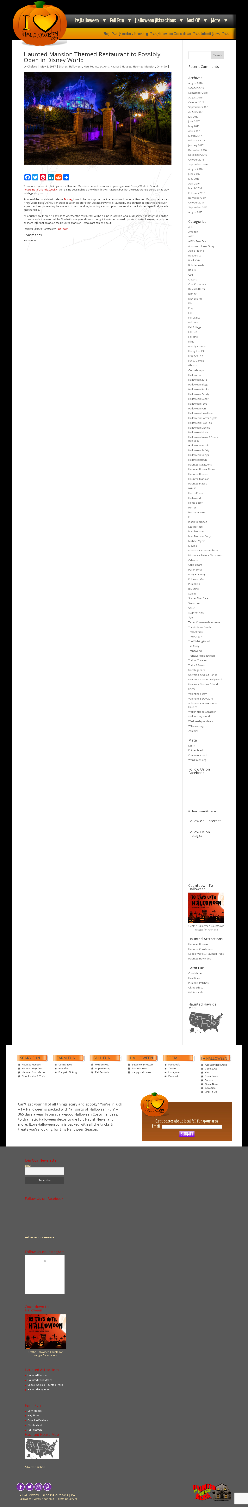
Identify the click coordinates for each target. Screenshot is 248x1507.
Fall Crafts (194, 317)
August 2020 (195, 83)
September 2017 (198, 107)
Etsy (190, 308)
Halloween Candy (198, 394)
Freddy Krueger (197, 346)
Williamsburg (195, 726)
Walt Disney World (199, 716)
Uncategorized (197, 670)
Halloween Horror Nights (202, 418)
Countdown (211, 1076)
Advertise (210, 1088)
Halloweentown (197, 459)
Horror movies (196, 512)
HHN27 (192, 488)
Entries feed (195, 750)
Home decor (195, 502)
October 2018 (196, 88)
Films (191, 341)
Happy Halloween (142, 1072)
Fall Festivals (195, 992)
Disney (63, 66)
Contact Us (211, 1068)
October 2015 (196, 202)
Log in (191, 745)
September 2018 (198, 92)
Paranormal (195, 569)
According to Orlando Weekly (41, 189)
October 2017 (196, 102)
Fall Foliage (194, 327)
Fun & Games (196, 360)
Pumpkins (194, 584)
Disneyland (195, 298)
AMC (191, 236)
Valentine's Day (197, 693)
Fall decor (194, 322)
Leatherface (195, 526)
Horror (192, 507)
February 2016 (196, 193)
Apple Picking (196, 250)
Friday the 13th (197, 351)
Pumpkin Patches (198, 983)
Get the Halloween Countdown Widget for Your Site (206, 927)
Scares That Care (198, 598)
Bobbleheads (196, 265)
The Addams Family (199, 627)
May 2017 (193, 126)
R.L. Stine (193, 588)
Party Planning (196, 574)
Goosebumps (196, 370)
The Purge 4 (195, 636)
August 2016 (195, 169)
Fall (190, 313)
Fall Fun (117, 20)
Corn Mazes (195, 973)
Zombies (193, 731)
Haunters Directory (133, 33)
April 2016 (194, 183)
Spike (191, 608)
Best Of (193, 20)
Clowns (192, 279)
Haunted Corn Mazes (200, 949)
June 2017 (194, 121)
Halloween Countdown (174, 33)
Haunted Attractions (96, 66)
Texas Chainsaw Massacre (204, 622)
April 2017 (194, 131)
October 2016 (196, 159)
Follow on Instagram (208, 852)
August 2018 (195, 97)
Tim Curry (193, 646)
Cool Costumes (197, 284)
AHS (190, 227)
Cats (191, 274)
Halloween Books (198, 389)
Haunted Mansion (144, 66)
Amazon (193, 231)
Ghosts (192, 365)
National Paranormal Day (203, 550)
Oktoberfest (195, 987)
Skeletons (194, 603)
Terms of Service (67, 1499)
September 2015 (198, 207)
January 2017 (195, 145)
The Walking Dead (199, 641)
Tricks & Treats (197, 665)
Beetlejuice (194, 255)
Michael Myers (196, 541)
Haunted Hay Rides (199, 958)
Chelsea (32, 66)
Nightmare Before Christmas (205, 555)
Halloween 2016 (197, 379)
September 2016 (198, 164)
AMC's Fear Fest (197, 241)
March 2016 (195, 188)
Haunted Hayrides (32, 1068)
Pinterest (173, 1076)
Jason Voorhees (197, 522)
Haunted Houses (120, 66)
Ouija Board (195, 564)
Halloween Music (198, 432)
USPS (191, 689)
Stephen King (196, 612)
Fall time (193, 336)
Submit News (210, 33)
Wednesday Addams (200, 721)
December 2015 (197, 198)
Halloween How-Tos (200, 423)
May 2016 (193, 178)
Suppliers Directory (142, 1064)
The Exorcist (195, 631)
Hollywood (194, 498)
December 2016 (197, 150)
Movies (192, 546)
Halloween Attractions (155, 20)
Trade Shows (139, 1068)
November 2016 (197, 154)
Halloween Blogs (198, 384)
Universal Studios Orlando (203, 684)
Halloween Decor (198, 399)
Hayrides (63, 1068)
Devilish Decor (196, 289)
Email (28, 1165)
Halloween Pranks (199, 445)
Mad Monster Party (199, 536)
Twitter (172, 1068)
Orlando (162, 66)
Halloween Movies (199, 427)
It (189, 517)
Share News (212, 1084)
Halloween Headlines (201, 413)
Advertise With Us (35, 1467)
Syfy (191, 617)
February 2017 (196, 140)
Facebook (174, 1064)
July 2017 (193, 116)
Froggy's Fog (195, 356)
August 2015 (195, 212)
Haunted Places (197, 483)
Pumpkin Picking (68, 1072)
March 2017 (195, 136)
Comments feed (197, 755)
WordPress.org (197, 760)
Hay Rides (194, 978)
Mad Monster (196, 531)
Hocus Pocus (195, 493)
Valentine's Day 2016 (200, 698)
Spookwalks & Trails (34, 1076)
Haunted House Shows (201, 469)
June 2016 (194, 174)
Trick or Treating (197, 660)
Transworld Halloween (201, 655)
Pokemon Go (196, 579)
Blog (106, 33)
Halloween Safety (198, 450)
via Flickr (62, 229)
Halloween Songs (198, 455)
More (215, 20)
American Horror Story (201, 246)
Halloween (75, 66)
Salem (192, 593)
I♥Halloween (87, 20)
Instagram (174, 1072)
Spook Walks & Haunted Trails (206, 953)
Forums (209, 1080)
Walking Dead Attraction (202, 711)
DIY (190, 303)
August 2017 (195, 112)
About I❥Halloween (216, 1064)
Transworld (195, 651)
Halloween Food (197, 403)
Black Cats (194, 260)
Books (192, 270)
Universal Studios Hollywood (205, 679)
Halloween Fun (197, 408)
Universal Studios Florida (203, 675)
